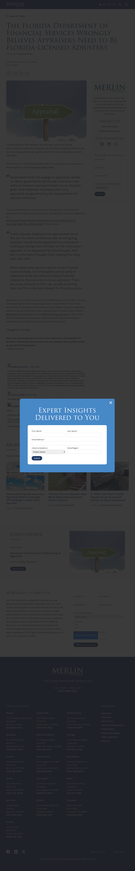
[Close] (111, 403)
